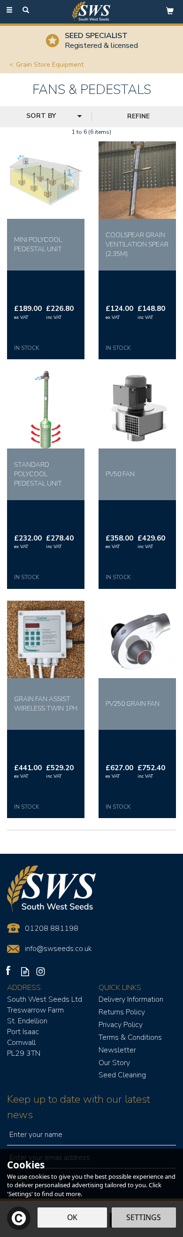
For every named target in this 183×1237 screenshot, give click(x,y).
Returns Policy (122, 1012)
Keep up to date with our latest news (78, 1106)
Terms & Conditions (130, 1037)
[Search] (26, 11)
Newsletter (117, 1050)
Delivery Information (131, 999)
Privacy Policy (121, 1025)
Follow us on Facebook (9, 971)
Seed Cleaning (122, 1075)
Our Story (114, 1063)
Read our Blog (25, 971)
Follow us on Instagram (40, 971)
